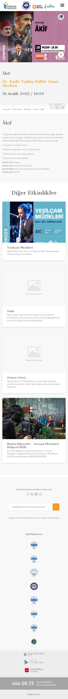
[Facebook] (27, 494)
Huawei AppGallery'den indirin (34, 670)
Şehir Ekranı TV (37, 6)
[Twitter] (32, 494)
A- (52, 108)
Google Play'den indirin (34, 662)
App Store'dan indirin (34, 654)
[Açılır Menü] (62, 5)
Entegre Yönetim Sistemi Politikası (21, 518)
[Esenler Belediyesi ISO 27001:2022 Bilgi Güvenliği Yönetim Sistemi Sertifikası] (34, 572)
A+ (57, 107)
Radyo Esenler (49, 6)
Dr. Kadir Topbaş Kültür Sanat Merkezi (32, 169)
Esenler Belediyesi (10, 5)
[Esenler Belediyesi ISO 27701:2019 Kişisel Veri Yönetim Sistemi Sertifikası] (34, 586)
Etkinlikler (27, 109)
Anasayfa (6, 109)
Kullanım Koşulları (40, 518)
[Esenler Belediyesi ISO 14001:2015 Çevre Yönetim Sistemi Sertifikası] (34, 559)
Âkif (42, 109)
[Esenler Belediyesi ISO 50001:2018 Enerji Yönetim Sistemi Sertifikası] (34, 628)
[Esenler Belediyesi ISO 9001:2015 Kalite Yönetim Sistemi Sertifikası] (34, 545)
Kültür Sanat (26, 5)
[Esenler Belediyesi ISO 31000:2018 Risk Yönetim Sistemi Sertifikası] (34, 600)
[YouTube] (40, 494)
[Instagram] (36, 494)
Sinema (36, 109)
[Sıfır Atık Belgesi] (34, 641)
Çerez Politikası (53, 518)
